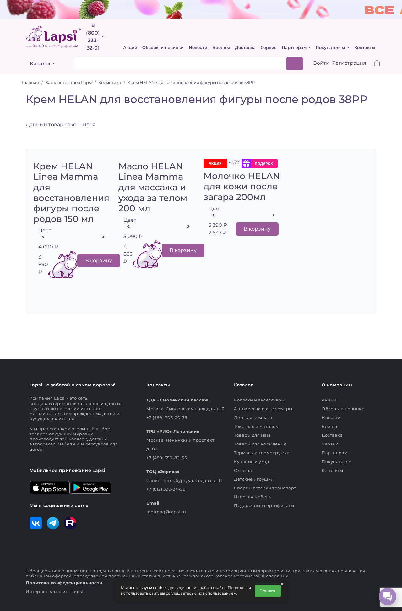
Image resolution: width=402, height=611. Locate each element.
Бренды (221, 47)
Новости (198, 47)
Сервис (269, 47)
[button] (373, 64)
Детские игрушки (254, 479)
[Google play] (91, 487)
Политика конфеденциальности (64, 582)
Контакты (364, 47)
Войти (321, 63)
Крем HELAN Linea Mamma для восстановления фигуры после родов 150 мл (71, 192)
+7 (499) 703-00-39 (166, 417)
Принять (267, 590)
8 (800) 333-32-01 (93, 36)
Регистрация (349, 63)
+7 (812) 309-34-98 (165, 489)
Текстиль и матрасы (256, 426)
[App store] (50, 487)
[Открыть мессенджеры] (387, 596)
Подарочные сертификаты (264, 505)
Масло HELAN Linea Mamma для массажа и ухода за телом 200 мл (152, 187)
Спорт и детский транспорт (265, 487)
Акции (130, 47)
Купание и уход (251, 461)
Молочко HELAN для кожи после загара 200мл (242, 186)
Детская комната (253, 417)
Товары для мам (252, 435)
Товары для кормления (260, 443)
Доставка (245, 47)
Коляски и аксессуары (259, 399)
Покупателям (331, 47)
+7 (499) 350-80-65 (166, 457)
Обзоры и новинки (163, 47)
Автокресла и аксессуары (263, 408)
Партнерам (295, 47)
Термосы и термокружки (262, 452)
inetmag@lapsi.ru (166, 511)
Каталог (40, 64)
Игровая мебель (252, 496)
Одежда (243, 470)
